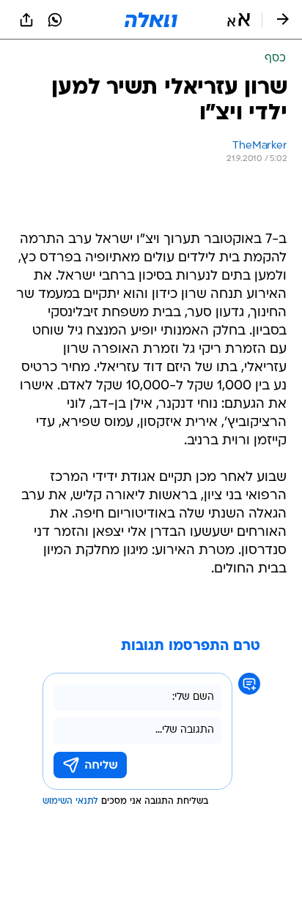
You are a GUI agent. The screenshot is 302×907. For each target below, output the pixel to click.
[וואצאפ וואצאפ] (55, 19)
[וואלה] (151, 19)
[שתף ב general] (26, 20)
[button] (238, 19)
